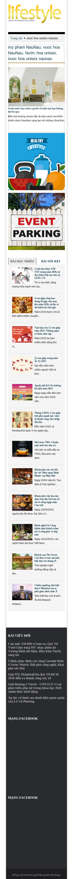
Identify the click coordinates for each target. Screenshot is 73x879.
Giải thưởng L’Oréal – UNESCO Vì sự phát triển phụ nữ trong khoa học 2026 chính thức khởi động (35, 687)
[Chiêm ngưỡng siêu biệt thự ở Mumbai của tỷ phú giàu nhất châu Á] (22, 592)
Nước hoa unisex (40, 53)
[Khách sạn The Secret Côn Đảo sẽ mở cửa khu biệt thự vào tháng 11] (22, 561)
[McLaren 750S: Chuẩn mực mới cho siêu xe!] (22, 449)
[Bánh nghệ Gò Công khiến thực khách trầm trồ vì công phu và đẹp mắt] (22, 532)
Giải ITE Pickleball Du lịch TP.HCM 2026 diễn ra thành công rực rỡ (33, 676)
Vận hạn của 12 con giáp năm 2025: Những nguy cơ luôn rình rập (47, 330)
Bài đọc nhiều (22, 261)
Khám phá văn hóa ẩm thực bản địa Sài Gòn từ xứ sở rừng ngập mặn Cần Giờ (46, 501)
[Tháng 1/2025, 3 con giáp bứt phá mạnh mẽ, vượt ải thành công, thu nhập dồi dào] (22, 419)
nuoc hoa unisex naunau (30, 58)
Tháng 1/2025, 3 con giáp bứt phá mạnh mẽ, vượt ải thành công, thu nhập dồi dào (47, 417)
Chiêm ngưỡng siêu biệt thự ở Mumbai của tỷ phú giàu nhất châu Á (46, 588)
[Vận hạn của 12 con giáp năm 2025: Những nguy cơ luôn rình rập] (22, 334)
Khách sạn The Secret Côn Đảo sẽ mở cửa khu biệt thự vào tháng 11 (47, 557)
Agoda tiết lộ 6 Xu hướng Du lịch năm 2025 (47, 387)
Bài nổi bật (50, 261)
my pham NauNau (24, 47)
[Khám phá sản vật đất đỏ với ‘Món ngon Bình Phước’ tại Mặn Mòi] (22, 476)
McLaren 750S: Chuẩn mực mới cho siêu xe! (46, 444)
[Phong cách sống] (36, 14)
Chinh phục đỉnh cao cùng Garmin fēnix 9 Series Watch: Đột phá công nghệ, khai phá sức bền (36, 664)
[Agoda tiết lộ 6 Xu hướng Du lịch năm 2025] (22, 392)
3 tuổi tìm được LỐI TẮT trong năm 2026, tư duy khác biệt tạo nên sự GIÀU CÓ (47, 273)
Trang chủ (16, 38)
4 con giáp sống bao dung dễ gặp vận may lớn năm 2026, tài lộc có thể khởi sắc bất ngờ (46, 303)
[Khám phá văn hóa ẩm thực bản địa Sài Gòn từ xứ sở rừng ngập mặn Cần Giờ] (22, 503)
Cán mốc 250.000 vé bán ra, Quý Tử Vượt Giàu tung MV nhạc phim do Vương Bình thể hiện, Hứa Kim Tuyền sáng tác (34, 649)
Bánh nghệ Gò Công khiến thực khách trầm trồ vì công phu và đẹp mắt (46, 530)
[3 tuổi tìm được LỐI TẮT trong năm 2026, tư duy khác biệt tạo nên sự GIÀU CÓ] (22, 275)
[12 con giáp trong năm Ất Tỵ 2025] (22, 365)
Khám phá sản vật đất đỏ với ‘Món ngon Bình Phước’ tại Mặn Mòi (46, 472)
